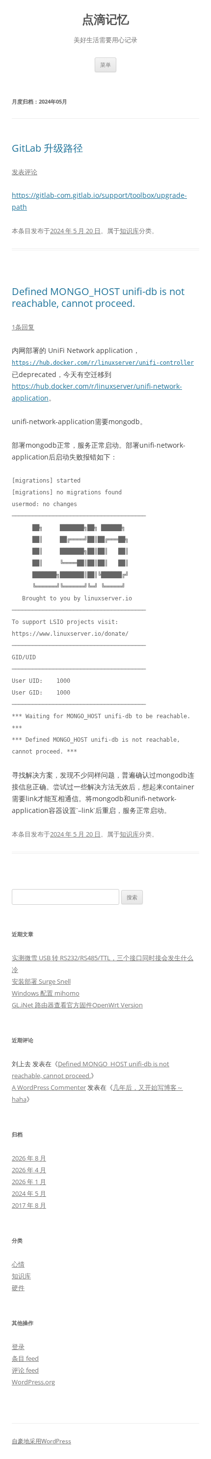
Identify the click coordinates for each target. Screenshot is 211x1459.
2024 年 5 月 (29, 1193)
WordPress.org (33, 1382)
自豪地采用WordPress (41, 1441)
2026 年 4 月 (29, 1169)
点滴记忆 (105, 19)
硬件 (18, 1287)
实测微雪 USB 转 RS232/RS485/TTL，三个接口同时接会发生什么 (102, 957)
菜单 (105, 64)
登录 (18, 1346)
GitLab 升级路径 (47, 148)
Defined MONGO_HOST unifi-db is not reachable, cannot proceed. (98, 297)
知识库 (129, 230)
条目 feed (25, 1358)
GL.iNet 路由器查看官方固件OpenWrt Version (77, 1004)
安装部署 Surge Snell (41, 981)
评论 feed (25, 1370)
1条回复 (23, 327)
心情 (18, 1264)
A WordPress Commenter (49, 1087)
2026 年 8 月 (29, 1158)
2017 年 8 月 (29, 1205)
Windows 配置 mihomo (45, 993)
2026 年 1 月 (29, 1181)
